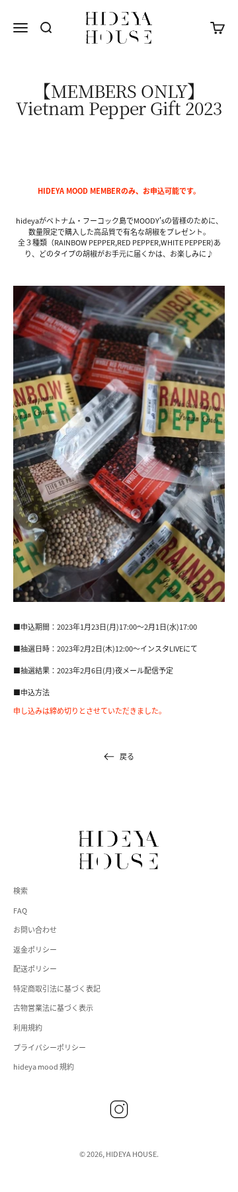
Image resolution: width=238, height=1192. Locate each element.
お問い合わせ (35, 929)
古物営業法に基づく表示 (53, 1007)
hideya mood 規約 (43, 1066)
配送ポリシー (35, 968)
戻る (127, 756)
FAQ (20, 910)
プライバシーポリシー (49, 1047)
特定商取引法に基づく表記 (56, 988)
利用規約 (27, 1027)
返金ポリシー (35, 949)
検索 (20, 890)
